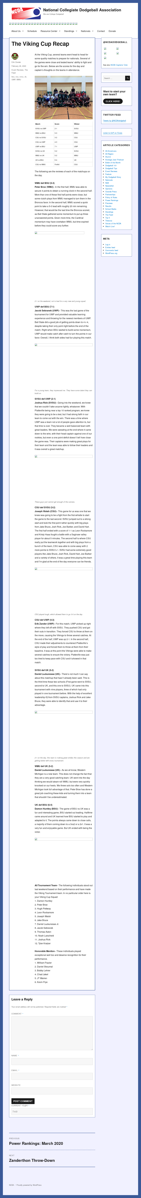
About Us (16, 31)
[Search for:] (114, 78)
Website (16, 1085)
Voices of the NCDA (113, 223)
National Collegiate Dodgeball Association (82, 10)
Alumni (108, 156)
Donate (112, 31)
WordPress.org (111, 253)
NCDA (11, 1185)
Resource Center (49, 31)
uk (25, 76)
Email (15, 1070)
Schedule (32, 31)
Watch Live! (110, 226)
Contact (101, 31)
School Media (110, 209)
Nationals (85, 31)
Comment (17, 1013)
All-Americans (110, 151)
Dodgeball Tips (111, 168)
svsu (21, 76)
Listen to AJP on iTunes (112, 133)
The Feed (109, 214)
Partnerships (110, 194)
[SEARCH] (127, 78)
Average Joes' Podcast (114, 159)
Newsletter (109, 185)
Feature (108, 174)
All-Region (109, 154)
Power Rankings (111, 200)
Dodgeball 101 (111, 165)
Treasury (108, 220)
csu (17, 76)
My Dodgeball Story (113, 177)
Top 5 (107, 217)
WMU (19, 79)
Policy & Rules (111, 197)
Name (15, 1055)
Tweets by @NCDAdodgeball (114, 120)
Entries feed (110, 247)
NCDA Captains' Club (119, 65)
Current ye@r (20, 1105)
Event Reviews (18, 70)
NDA (107, 183)
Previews (109, 203)
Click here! (113, 101)
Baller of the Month (112, 162)
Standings (69, 31)
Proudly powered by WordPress (29, 1185)
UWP (13, 79)
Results (108, 206)
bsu (13, 76)
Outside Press (111, 191)
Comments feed (111, 250)
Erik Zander (16, 62)
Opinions (108, 188)
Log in (107, 244)
